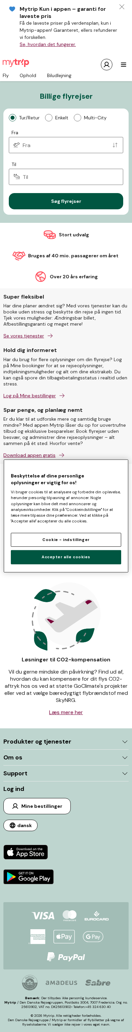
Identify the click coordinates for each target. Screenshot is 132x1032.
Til (14, 164)
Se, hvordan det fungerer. (48, 44)
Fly (6, 75)
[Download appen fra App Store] (28, 853)
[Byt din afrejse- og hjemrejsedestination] (115, 145)
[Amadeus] (61, 983)
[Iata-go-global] (30, 982)
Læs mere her (66, 712)
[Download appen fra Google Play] (28, 877)
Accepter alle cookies (66, 557)
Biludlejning (59, 75)
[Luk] (122, 7)
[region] (66, 516)
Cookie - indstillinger (66, 539)
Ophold (28, 75)
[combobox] (66, 145)
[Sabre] (97, 983)
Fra (15, 133)
